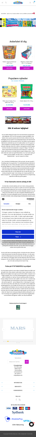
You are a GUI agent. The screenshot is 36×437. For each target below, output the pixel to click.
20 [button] (29, 341)
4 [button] (7, 341)
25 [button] (19, 342)
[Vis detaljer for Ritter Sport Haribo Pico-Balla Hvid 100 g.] (9, 91)
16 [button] (24, 341)
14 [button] (21, 341)
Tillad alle (18, 232)
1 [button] (3, 341)
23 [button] (16, 342)
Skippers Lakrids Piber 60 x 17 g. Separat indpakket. (27, 63)
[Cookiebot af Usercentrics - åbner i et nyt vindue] (26, 199)
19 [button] (28, 341)
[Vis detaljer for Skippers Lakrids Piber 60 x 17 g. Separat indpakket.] (26, 52)
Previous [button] (1, 22)
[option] (18, 329)
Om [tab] (29, 203)
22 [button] (32, 341)
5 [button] (9, 341)
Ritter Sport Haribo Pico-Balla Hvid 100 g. (9, 101)
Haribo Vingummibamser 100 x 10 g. (9, 62)
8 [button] (13, 341)
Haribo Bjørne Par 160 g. (26, 101)
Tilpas (17, 236)
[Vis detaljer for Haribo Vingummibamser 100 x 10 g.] (9, 52)
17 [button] (25, 341)
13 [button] (20, 341)
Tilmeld (27, 362)
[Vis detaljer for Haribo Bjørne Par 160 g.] (26, 91)
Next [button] (34, 22)
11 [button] (17, 341)
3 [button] (6, 341)
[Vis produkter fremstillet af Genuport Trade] (18, 329)
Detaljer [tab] (18, 203)
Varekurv (33, 2)
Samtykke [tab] (6, 203)
